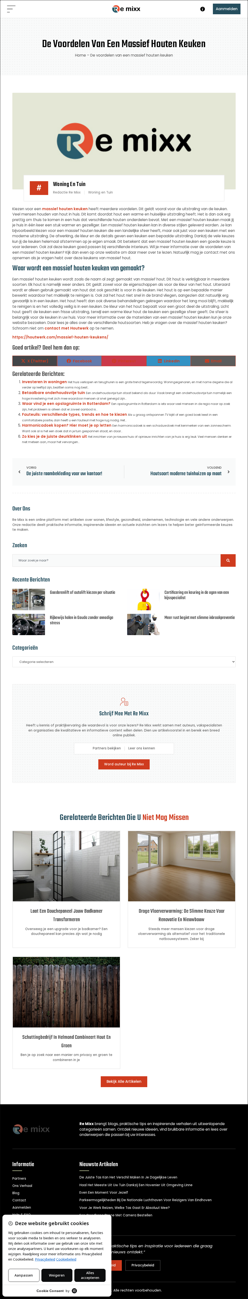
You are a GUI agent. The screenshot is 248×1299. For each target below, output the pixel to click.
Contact (19, 1200)
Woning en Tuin (69, 184)
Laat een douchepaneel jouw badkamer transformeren (66, 915)
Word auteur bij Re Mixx (124, 764)
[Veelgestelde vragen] (202, 9)
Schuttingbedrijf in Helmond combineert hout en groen (66, 1041)
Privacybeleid (143, 1265)
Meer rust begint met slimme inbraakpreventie (199, 617)
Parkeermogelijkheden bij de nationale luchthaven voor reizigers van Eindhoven (145, 1200)
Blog (15, 1193)
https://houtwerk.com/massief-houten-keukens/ (60, 337)
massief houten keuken (65, 208)
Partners (19, 1178)
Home (80, 55)
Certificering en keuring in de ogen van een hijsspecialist (196, 595)
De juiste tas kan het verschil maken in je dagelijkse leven (128, 1177)
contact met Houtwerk (67, 328)
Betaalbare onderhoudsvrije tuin (53, 392)
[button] (11, 9)
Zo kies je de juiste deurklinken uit (54, 436)
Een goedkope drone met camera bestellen (115, 1215)
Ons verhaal (22, 1186)
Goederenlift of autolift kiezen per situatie (82, 592)
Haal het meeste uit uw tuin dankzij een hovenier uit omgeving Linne (136, 1185)
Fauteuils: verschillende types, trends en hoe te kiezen (74, 414)
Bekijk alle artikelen (124, 1081)
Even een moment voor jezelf (103, 1192)
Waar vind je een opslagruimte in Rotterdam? (66, 403)
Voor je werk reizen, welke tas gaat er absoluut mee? (124, 1208)
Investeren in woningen (44, 381)
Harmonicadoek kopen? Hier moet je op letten (66, 425)
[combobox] (116, 560)
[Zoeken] (228, 560)
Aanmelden (227, 8)
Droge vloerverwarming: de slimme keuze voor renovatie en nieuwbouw (182, 915)
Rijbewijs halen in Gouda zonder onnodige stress (81, 620)
